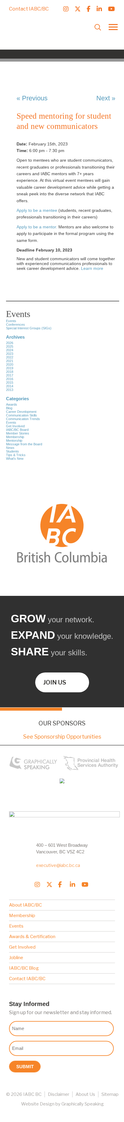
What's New (14, 458)
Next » (105, 98)
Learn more (92, 268)
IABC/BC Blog (24, 968)
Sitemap (110, 1094)
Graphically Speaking (82, 1104)
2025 (9, 346)
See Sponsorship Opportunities (62, 736)
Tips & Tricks (16, 455)
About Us (85, 1094)
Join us (54, 682)
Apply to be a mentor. (37, 226)
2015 (9, 382)
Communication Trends (23, 419)
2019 (9, 368)
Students (12, 451)
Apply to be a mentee (37, 210)
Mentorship (14, 440)
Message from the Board (24, 444)
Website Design (37, 1104)
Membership (15, 437)
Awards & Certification (32, 936)
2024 (9, 350)
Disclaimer (58, 1094)
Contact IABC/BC (29, 9)
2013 (9, 390)
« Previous (32, 98)
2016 (9, 379)
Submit (25, 1066)
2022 (9, 357)
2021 (9, 361)
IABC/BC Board (17, 429)
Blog (9, 408)
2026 (9, 343)
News (10, 448)
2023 (9, 353)
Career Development (21, 411)
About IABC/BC (25, 905)
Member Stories (17, 433)
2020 (9, 364)
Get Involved (15, 426)
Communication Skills (21, 415)
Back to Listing (48, 73)
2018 (9, 371)
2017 (9, 375)
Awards (11, 404)
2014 (9, 386)
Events (11, 422)
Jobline (16, 957)
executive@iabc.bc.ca (58, 865)
